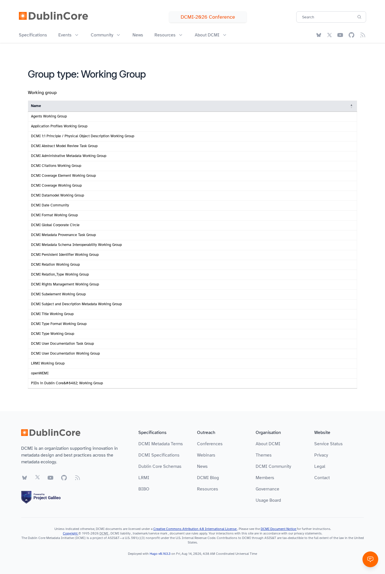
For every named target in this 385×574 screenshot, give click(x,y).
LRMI (143, 478)
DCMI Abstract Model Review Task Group (64, 146)
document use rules (184, 533)
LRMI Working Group (48, 363)
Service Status (328, 444)
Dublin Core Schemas (160, 466)
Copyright (70, 533)
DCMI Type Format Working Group (59, 324)
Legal (319, 466)
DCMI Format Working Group (54, 215)
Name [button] (36, 106)
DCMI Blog (208, 478)
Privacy (321, 455)
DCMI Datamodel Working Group (57, 195)
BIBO (143, 489)
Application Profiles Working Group (59, 126)
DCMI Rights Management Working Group (65, 284)
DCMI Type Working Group (52, 333)
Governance (267, 489)
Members (265, 478)
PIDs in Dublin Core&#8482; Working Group (67, 383)
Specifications (33, 35)
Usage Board (268, 500)
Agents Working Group (49, 116)
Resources (207, 489)
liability (125, 533)
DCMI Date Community (50, 205)
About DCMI (268, 444)
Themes (264, 455)
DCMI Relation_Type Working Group (60, 274)
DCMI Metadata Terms (160, 444)
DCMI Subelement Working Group (58, 294)
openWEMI (39, 373)
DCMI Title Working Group (52, 314)
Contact (322, 478)
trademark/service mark (150, 533)
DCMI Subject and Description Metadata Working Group (76, 304)
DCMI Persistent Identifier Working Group (65, 254)
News (137, 35)
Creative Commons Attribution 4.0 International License (195, 529)
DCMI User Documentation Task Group (62, 343)
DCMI (103, 533)
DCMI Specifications (159, 455)
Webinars (206, 455)
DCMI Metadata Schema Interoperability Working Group (76, 245)
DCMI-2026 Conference (208, 17)
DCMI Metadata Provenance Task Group (63, 235)
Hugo (154, 554)
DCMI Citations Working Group (56, 165)
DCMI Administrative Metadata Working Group (68, 156)
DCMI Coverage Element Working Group (63, 175)
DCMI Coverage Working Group (56, 185)
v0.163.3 (164, 554)
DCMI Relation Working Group (55, 264)
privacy (299, 533)
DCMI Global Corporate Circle (55, 225)
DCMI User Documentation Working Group (65, 353)
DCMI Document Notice (279, 529)
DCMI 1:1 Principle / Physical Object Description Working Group (82, 136)
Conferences (210, 444)
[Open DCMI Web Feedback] (370, 559)
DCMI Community (273, 466)
